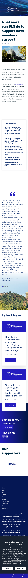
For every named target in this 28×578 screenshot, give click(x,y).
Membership (5, 501)
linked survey (19, 84)
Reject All (20, 568)
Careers (4, 506)
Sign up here (8, 427)
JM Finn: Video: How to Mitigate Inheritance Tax (12, 158)
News (3, 492)
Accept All (8, 568)
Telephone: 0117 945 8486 (10, 516)
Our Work (4, 499)
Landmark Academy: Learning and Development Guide (13, 164)
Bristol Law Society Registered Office (13, 514)
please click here (17, 563)
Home (3, 488)
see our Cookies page (19, 560)
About (3, 490)
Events (4, 494)
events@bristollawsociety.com (12, 527)
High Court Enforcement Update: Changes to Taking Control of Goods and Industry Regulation (13, 141)
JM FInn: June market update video (13, 153)
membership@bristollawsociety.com (14, 521)
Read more (10, 360)
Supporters (5, 503)
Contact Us (5, 508)
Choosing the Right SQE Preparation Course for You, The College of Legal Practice (13, 148)
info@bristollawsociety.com (11, 532)
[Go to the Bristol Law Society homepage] (14, 10)
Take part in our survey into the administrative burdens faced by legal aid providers (14, 390)
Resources (5, 497)
